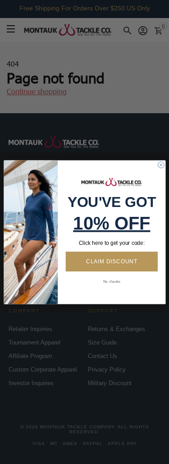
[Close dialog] (161, 164)
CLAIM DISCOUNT (111, 261)
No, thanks (111, 281)
